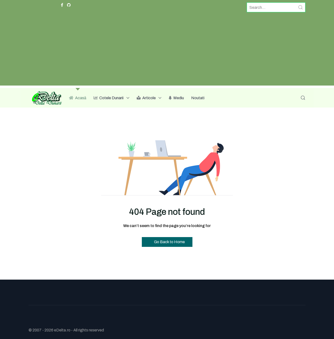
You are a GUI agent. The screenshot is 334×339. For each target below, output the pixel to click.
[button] (303, 98)
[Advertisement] (167, 51)
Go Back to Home (169, 242)
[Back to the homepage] (45, 98)
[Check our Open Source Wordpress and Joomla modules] (69, 5)
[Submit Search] (300, 7)
